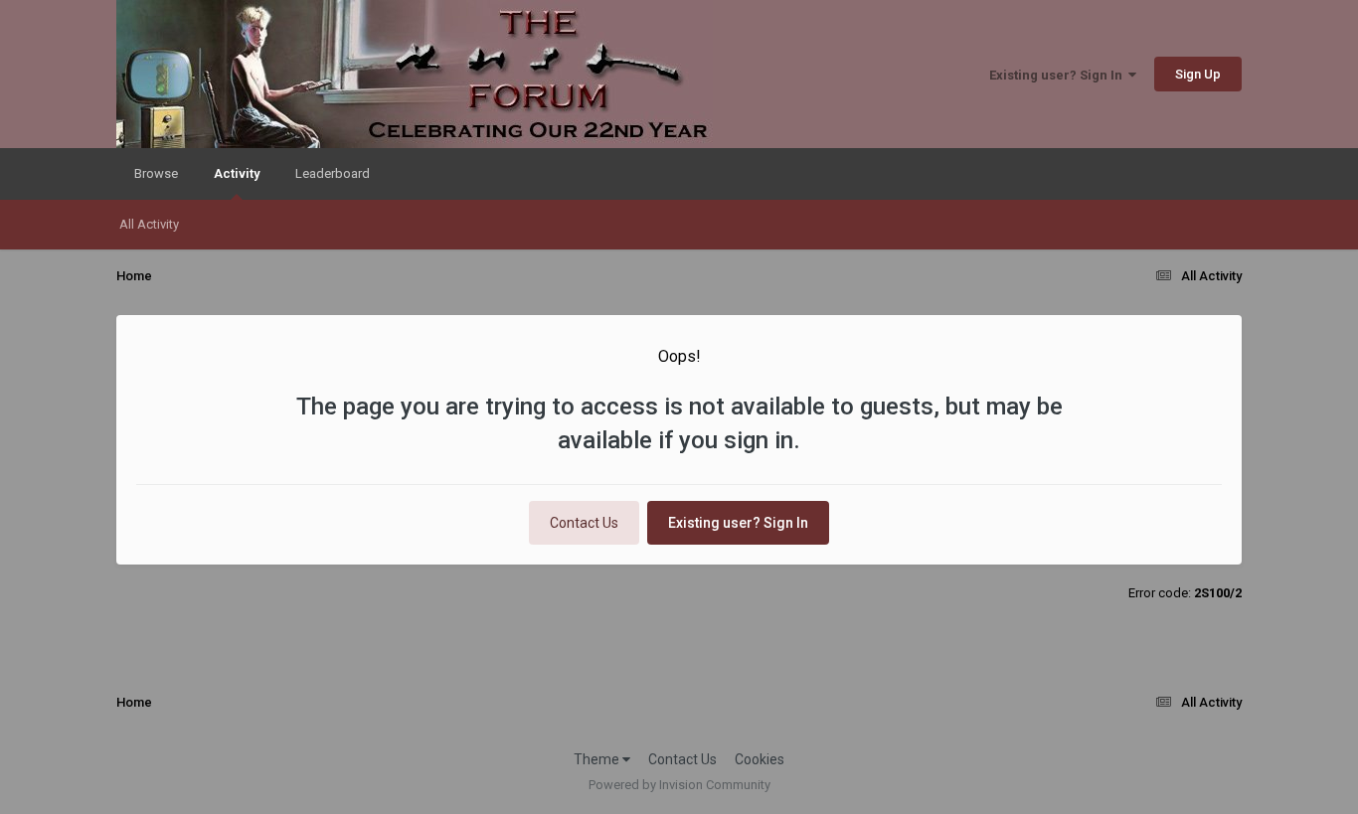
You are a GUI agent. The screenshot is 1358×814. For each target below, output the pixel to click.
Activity (236, 173)
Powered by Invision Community (679, 784)
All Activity (149, 224)
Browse (156, 173)
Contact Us (584, 523)
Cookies (759, 759)
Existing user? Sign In (1058, 75)
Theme (598, 759)
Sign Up (1198, 74)
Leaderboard (332, 173)
